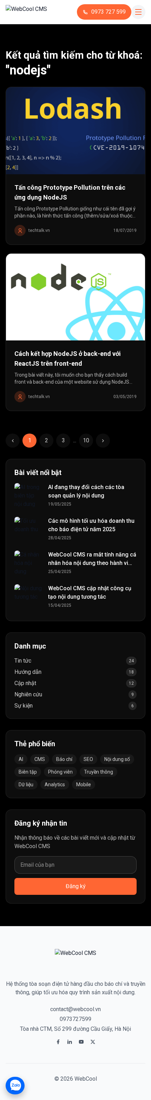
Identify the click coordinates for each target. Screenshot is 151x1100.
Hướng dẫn (27, 672)
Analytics (55, 784)
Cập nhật (25, 683)
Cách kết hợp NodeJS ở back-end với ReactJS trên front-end (67, 358)
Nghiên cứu (28, 694)
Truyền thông (98, 772)
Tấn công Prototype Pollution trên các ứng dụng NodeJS (69, 192)
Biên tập (28, 772)
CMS (39, 759)
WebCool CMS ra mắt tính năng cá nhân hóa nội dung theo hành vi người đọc (92, 563)
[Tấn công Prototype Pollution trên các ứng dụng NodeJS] (75, 130)
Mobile (83, 784)
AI (21, 759)
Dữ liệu (26, 784)
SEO (88, 759)
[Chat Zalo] (15, 1085)
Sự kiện (23, 705)
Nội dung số (117, 759)
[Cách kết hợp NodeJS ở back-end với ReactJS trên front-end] (75, 297)
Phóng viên (60, 772)
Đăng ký (76, 886)
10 (86, 440)
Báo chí (64, 759)
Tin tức (22, 660)
